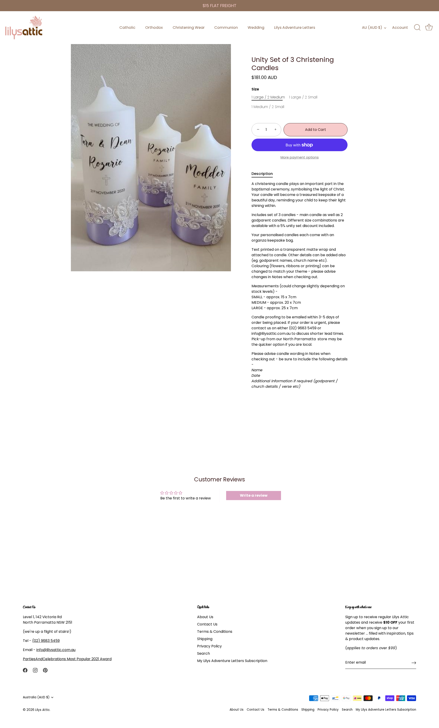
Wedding (256, 27)
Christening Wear (189, 27)
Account (400, 27)
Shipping (204, 639)
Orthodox (154, 27)
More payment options (300, 157)
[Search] (417, 28)
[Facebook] (25, 670)
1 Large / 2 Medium (268, 97)
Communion (226, 27)
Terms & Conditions (214, 631)
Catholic (127, 27)
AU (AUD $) (372, 27)
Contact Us (207, 624)
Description (262, 173)
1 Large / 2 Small (303, 97)
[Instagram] (35, 670)
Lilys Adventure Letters (294, 27)
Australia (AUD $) (36, 697)
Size (255, 89)
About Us (205, 617)
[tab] (264, 174)
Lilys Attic (42, 710)
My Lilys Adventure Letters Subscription (232, 661)
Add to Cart (315, 129)
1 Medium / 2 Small (268, 107)
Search (203, 653)
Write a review (254, 495)
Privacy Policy (209, 646)
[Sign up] (414, 662)
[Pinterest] (45, 670)
